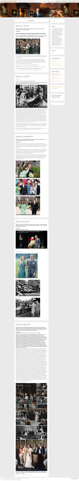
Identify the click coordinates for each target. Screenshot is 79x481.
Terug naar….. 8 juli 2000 (22, 25)
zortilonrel (53, 78)
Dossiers (57, 1)
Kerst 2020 (53, 61)
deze (21, 473)
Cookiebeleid (19, 479)
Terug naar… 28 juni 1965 (22, 221)
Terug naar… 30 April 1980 (23, 324)
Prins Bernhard (27, 70)
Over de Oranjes (63, 1)
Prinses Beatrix (28, 318)
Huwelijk (23, 70)
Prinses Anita (31, 215)
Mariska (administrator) (24, 27)
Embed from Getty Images (18, 178)
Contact (74, 1)
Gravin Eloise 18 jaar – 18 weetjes (57, 65)
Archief (69, 1)
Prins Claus (23, 318)
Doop (23, 130)
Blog (48, 1)
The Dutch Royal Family (8, 1)
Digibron (39, 129)
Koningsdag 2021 (54, 60)
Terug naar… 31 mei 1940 (22, 76)
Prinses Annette (32, 70)
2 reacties (36, 215)
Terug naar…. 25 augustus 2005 (24, 136)
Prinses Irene (26, 130)
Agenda (52, 1)
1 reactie (37, 70)
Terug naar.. (18, 70)
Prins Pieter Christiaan (25, 215)
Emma (53, 52)
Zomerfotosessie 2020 (58, 81)
